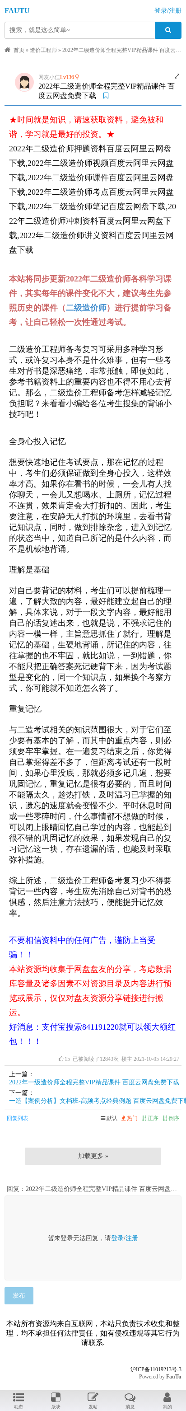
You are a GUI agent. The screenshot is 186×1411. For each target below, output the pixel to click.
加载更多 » (93, 1156)
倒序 (173, 1118)
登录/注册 (167, 10)
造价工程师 (43, 50)
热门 (132, 1118)
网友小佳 (49, 77)
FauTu (173, 1376)
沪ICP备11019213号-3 (155, 1369)
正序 (152, 1118)
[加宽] (177, 76)
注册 (132, 1238)
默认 (111, 1118)
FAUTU (17, 10)
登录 (117, 1238)
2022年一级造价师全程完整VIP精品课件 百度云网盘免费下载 (94, 1082)
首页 (19, 50)
